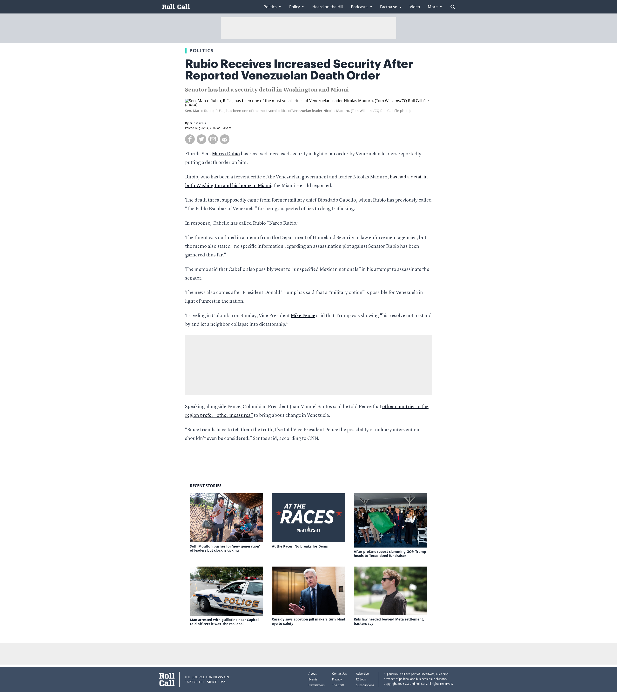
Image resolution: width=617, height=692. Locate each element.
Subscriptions (365, 685)
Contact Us (339, 674)
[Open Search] (452, 6)
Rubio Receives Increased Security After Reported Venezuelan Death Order (299, 69)
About (312, 674)
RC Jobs (361, 679)
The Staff (338, 685)
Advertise (362, 674)
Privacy (337, 679)
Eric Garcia (197, 123)
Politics (201, 50)
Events (312, 679)
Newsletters (316, 685)
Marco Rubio (226, 154)
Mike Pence (303, 315)
